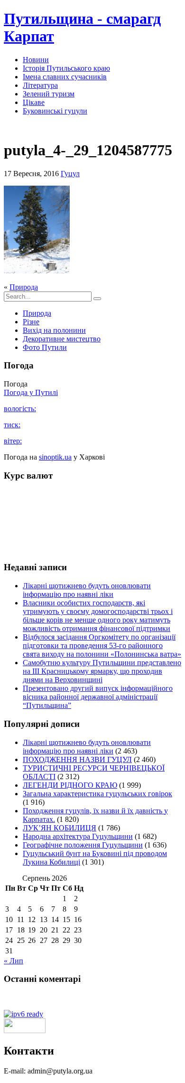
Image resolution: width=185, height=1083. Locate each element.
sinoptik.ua (55, 457)
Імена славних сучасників (65, 77)
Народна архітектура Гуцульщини (78, 836)
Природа (23, 287)
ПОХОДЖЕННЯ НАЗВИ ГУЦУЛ (77, 759)
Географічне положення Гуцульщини (83, 845)
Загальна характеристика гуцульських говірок (97, 794)
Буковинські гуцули (55, 111)
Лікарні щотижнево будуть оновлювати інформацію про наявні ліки (87, 590)
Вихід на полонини (54, 330)
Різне (31, 322)
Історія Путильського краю (66, 68)
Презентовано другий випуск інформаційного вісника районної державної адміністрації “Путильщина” (98, 696)
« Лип (13, 961)
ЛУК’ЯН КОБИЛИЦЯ (59, 828)
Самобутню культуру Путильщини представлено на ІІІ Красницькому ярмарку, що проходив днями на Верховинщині (102, 671)
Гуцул (70, 174)
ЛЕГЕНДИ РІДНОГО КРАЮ (70, 785)
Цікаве (34, 102)
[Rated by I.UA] (25, 1030)
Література (40, 85)
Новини (36, 60)
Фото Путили (45, 347)
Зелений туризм (48, 94)
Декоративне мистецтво (62, 339)
